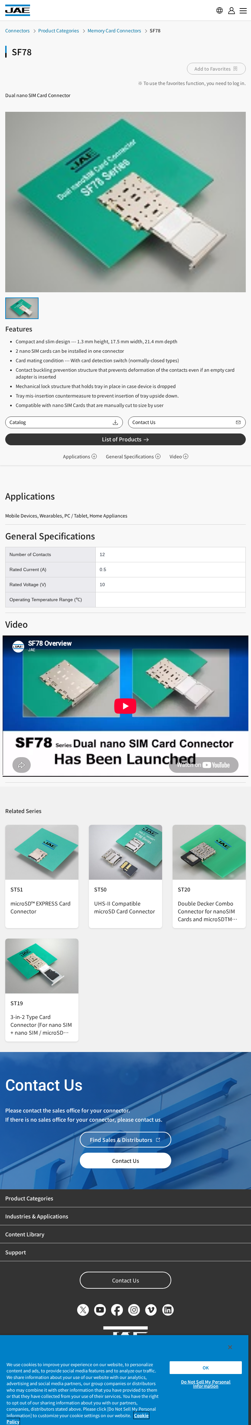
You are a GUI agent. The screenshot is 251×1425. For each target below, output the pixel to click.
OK (206, 1368)
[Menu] (231, 10)
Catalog (17, 422)
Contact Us (144, 422)
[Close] (230, 1347)
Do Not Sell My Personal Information (206, 1384)
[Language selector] (220, 10)
